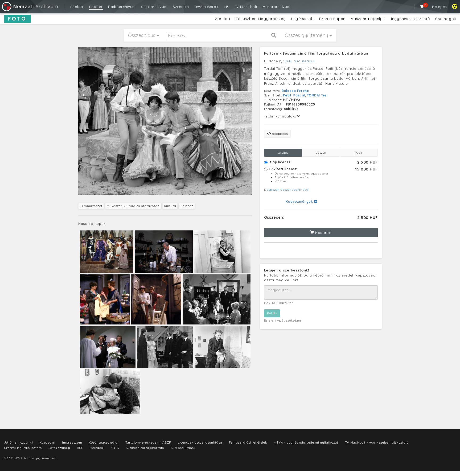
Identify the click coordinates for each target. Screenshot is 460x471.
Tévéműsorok (206, 7)
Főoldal (77, 7)
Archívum (35, 6)
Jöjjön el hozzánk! (18, 442)
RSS (80, 448)
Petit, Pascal (294, 95)
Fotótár (96, 7)
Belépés (439, 7)
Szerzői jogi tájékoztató (23, 448)
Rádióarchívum (122, 7)
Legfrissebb (302, 18)
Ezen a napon (332, 18)
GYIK (115, 448)
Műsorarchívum (276, 7)
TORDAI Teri (317, 95)
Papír (359, 153)
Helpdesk (97, 448)
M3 (226, 7)
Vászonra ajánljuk (368, 18)
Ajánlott (223, 18)
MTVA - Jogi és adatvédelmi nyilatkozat (306, 442)
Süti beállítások (183, 448)
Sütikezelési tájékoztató (145, 448)
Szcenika (181, 7)
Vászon (320, 153)
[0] (422, 7)
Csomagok (445, 18)
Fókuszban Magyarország (261, 18)
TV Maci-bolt (245, 7)
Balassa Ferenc (295, 91)
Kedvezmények (300, 202)
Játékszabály (59, 448)
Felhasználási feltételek (248, 442)
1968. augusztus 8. (300, 61)
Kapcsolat (47, 442)
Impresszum (72, 442)
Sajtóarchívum (154, 7)
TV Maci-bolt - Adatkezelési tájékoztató (377, 442)
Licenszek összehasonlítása (286, 190)
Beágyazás (279, 134)
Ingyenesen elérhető (410, 18)
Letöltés (282, 153)
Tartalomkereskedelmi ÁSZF (148, 442)
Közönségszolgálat (104, 442)
